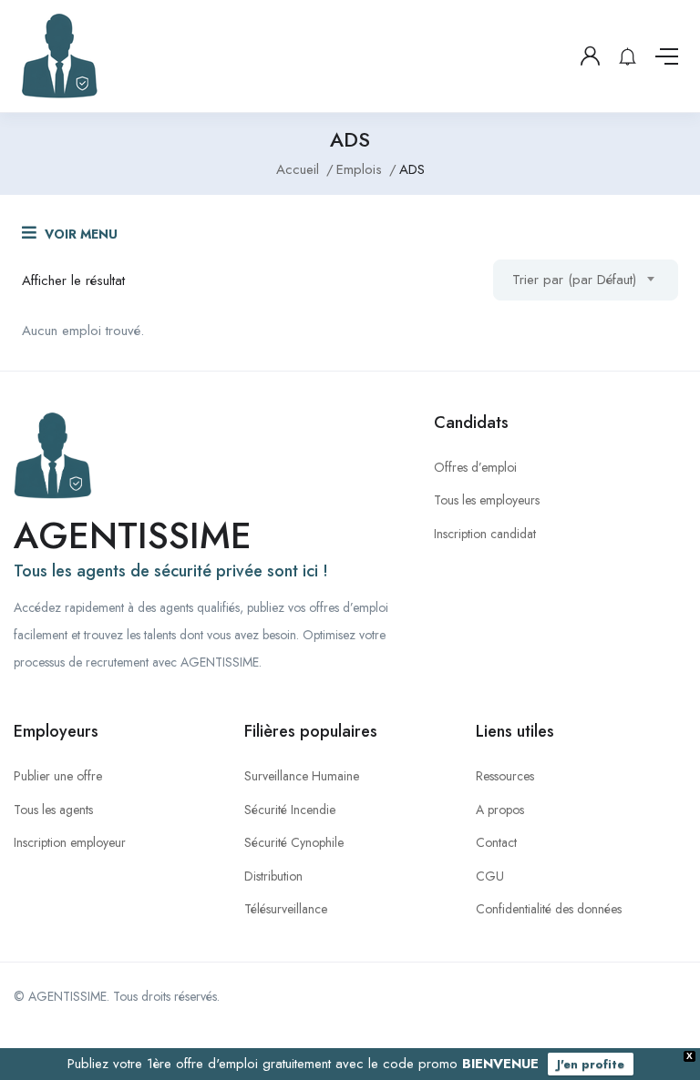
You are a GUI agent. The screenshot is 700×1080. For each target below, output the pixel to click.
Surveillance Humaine (301, 776)
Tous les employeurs (487, 500)
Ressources (505, 776)
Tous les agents (53, 809)
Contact (496, 842)
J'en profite (590, 1064)
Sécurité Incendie (289, 809)
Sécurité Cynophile (294, 842)
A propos (500, 809)
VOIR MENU (79, 234)
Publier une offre (58, 776)
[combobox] (585, 280)
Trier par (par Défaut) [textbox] (574, 280)
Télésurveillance (285, 909)
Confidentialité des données (549, 909)
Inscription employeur (70, 842)
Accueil (297, 169)
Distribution (273, 876)
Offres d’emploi (475, 467)
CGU (490, 876)
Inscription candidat (485, 534)
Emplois (359, 169)
